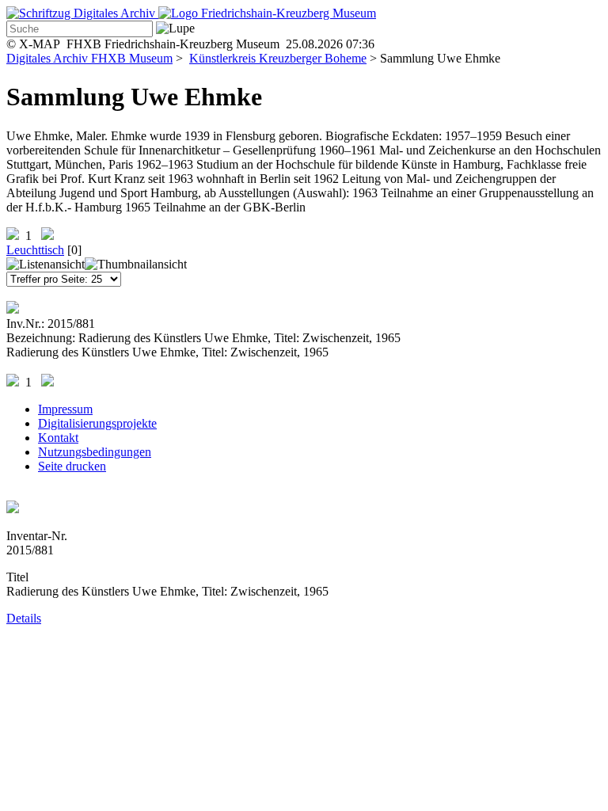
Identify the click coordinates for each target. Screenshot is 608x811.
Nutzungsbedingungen (94, 452)
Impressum (65, 409)
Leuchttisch (35, 250)
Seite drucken (72, 466)
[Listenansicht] (45, 264)
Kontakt (58, 437)
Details (23, 618)
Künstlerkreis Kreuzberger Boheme (278, 58)
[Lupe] (175, 28)
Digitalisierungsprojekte (97, 423)
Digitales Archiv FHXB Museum (89, 58)
